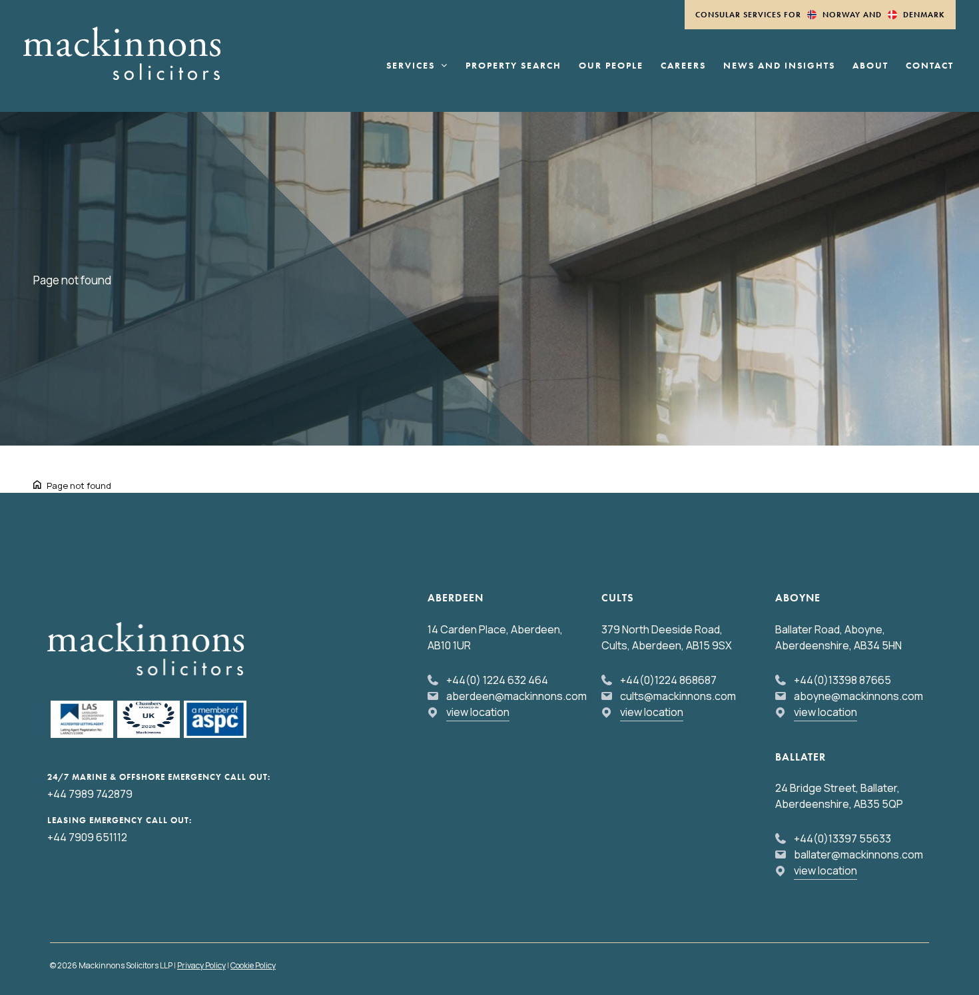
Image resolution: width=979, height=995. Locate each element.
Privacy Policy (201, 965)
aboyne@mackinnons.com (858, 696)
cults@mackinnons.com (678, 696)
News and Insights (779, 66)
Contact (930, 66)
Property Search (513, 66)
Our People (611, 66)
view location (477, 712)
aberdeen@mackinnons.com (516, 696)
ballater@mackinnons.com (858, 854)
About (870, 66)
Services (410, 66)
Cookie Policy (253, 965)
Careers (683, 66)
